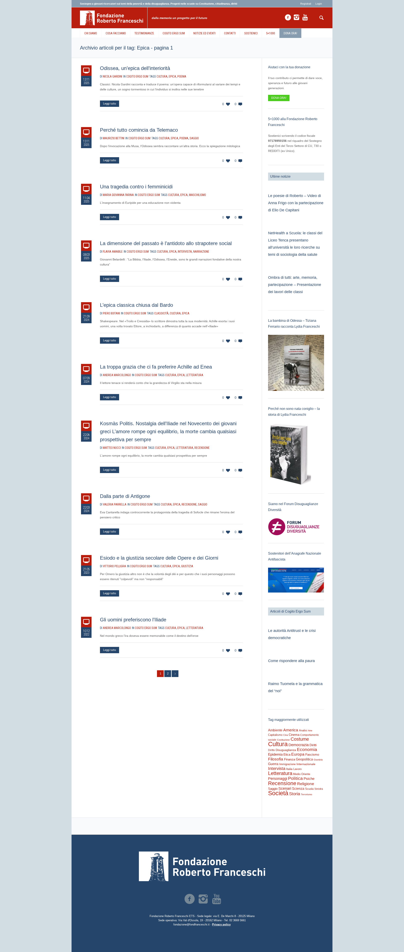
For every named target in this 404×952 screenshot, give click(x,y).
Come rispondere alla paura (291, 661)
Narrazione (201, 251)
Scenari (284, 788)
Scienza (298, 788)
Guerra (273, 764)
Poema (181, 76)
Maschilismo (197, 195)
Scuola (309, 788)
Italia (289, 769)
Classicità (161, 313)
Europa (297, 754)
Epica (172, 76)
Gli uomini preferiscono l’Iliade (133, 619)
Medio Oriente (301, 774)
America (290, 730)
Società (278, 793)
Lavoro (297, 769)
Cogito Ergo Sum (137, 76)
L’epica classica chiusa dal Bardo (136, 305)
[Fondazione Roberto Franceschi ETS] (202, 866)
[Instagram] (296, 17)
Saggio (194, 138)
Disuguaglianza (286, 750)
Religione (305, 784)
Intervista (185, 251)
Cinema (294, 734)
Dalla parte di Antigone (125, 496)
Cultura (162, 76)
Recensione (202, 447)
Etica (286, 754)
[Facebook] (288, 17)
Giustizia (187, 566)
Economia (307, 749)
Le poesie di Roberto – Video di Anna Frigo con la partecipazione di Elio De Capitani (295, 203)
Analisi (303, 730)
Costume (300, 739)
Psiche (309, 778)
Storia (294, 793)
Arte (310, 730)
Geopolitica (304, 759)
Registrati (305, 3)
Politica (295, 778)
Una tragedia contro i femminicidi (136, 186)
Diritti (313, 745)
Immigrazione (287, 764)
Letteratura (194, 375)
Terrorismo (306, 794)
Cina (285, 735)
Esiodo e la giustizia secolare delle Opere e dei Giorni (159, 558)
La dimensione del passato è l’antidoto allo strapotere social (166, 243)
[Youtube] (305, 17)
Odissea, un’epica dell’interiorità (135, 68)
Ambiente (275, 730)
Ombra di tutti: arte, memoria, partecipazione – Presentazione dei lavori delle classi (294, 284)
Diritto (271, 750)
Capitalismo (275, 734)
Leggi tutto (109, 103)
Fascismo (312, 754)
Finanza (289, 759)
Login (318, 3)
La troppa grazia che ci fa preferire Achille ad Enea (156, 367)
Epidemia (275, 754)
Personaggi (277, 778)
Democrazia (298, 745)
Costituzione (283, 740)
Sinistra (318, 788)
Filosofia (275, 759)
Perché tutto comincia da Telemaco (139, 130)
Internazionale (305, 764)
